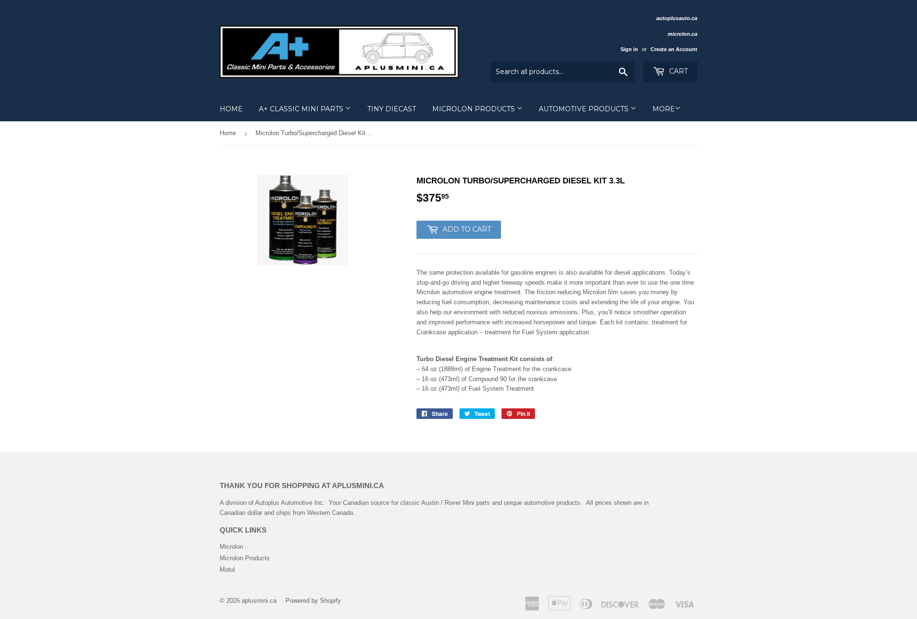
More (663, 109)
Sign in (629, 49)
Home (231, 109)
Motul (227, 569)
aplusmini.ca (259, 600)
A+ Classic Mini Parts (302, 109)
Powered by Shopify (313, 600)
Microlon (231, 546)
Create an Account (673, 49)
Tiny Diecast (391, 109)
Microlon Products (474, 109)
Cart (677, 71)
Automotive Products (584, 109)
